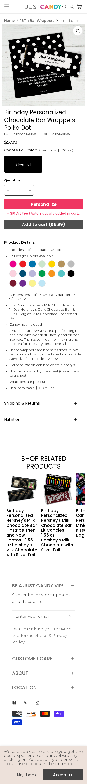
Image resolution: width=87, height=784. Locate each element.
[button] (79, 6)
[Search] (64, 6)
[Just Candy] (43, 7)
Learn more (61, 763)
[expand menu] (6, 6)
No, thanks (28, 775)
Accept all (63, 775)
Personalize (44, 204)
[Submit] (69, 616)
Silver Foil (23, 164)
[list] (43, 65)
